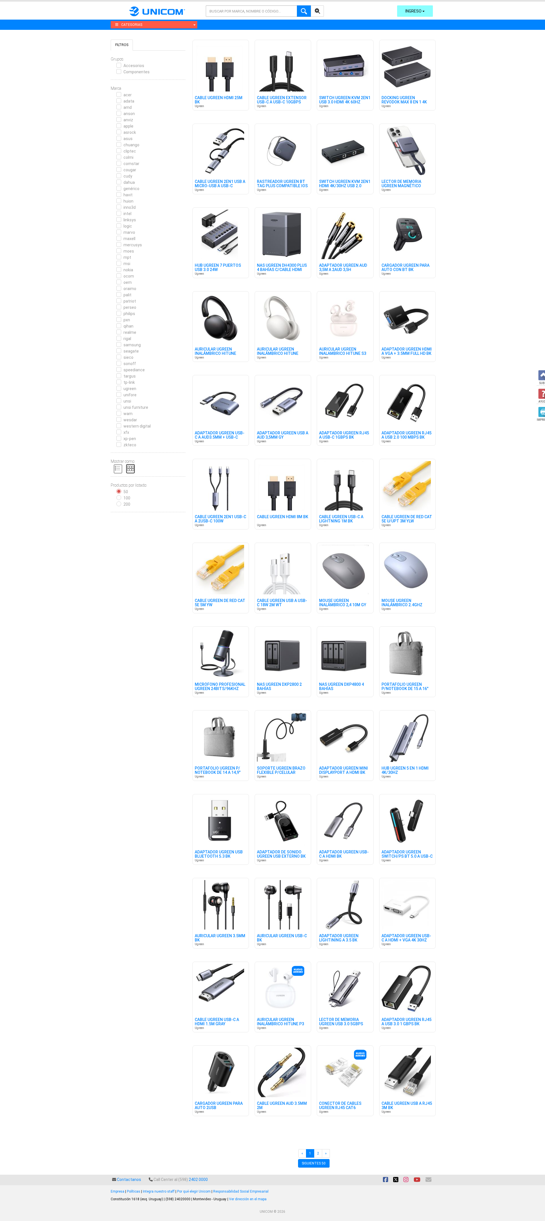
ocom (128, 276)
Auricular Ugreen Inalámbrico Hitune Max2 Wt (277, 353)
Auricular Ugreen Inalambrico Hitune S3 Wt (342, 353)
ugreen (129, 388)
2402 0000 (198, 1179)
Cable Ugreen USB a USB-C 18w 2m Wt (282, 603)
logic (127, 226)
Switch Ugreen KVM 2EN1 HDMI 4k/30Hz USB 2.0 (344, 184)
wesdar (130, 420)
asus (128, 138)
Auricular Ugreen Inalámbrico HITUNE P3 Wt (280, 1024)
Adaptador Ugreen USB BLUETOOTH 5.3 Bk (219, 854)
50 (125, 491)
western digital (137, 426)
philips (129, 313)
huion (128, 201)
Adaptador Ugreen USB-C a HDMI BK (344, 854)
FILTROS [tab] (121, 45)
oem (127, 282)
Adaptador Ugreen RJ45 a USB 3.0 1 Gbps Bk (406, 1022)
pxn (126, 320)
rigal (127, 338)
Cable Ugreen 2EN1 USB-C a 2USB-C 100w (220, 519)
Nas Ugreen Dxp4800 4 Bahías (341, 686)
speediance (134, 370)
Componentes (136, 72)
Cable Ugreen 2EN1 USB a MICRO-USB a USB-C (220, 184)
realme (129, 332)
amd (127, 107)
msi (126, 263)
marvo (129, 232)
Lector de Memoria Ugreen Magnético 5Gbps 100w (401, 186)
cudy (127, 176)
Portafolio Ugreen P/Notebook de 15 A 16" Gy (405, 688)
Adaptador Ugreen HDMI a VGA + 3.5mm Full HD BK (407, 351)
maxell (129, 238)
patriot (129, 301)
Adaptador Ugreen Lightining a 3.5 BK (339, 938)
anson (129, 113)
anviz (128, 120)
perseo (129, 307)
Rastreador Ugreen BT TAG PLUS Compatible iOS (282, 184)
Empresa (117, 1191)
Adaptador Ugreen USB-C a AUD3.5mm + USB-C (219, 435)
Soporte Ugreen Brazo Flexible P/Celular (281, 770)
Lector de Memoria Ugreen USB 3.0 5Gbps (341, 1022)
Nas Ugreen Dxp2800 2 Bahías (279, 686)
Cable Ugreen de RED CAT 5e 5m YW (220, 603)
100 (126, 498)
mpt (127, 257)
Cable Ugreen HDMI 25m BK (218, 100)
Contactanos (129, 1179)
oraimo (129, 288)
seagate (131, 351)
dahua (129, 182)
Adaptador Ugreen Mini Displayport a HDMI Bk (343, 770)
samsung (132, 345)
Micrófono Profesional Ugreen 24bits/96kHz (220, 686)
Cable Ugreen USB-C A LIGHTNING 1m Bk (341, 519)
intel (127, 213)
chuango (131, 145)
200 (126, 504)
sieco (128, 357)
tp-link (129, 382)
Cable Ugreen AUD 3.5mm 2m (282, 1105)
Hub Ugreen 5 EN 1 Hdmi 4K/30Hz (405, 770)
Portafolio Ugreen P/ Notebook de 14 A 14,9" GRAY (217, 772)
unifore (130, 395)
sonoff (129, 363)
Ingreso (413, 11)
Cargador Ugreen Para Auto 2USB (219, 1105)
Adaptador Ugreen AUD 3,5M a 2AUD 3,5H (343, 267)
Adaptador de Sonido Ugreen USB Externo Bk (281, 854)
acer (127, 95)
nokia (128, 270)
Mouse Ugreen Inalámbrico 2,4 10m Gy (342, 603)
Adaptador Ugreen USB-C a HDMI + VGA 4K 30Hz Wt (406, 940)
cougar (129, 170)
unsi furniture (135, 407)
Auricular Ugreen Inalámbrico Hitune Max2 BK (215, 353)
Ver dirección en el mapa (248, 1199)
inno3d (129, 207)
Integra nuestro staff (159, 1191)
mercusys (132, 245)
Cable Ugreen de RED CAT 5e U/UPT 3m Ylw (407, 519)
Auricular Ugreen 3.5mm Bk (220, 938)
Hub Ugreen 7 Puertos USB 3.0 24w (218, 267)
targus (129, 376)
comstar (131, 163)
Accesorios (133, 65)
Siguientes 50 (314, 1163)
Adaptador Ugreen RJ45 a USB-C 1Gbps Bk (344, 435)
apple (128, 126)
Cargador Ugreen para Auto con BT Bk (405, 267)
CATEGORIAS (131, 25)
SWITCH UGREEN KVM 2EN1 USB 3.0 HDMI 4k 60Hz (344, 100)
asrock (129, 132)
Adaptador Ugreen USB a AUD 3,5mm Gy (282, 435)
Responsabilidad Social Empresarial (241, 1191)
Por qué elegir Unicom (194, 1191)
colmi (128, 157)
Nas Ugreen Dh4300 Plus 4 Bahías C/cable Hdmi (282, 267)
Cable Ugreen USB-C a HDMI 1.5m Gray (217, 1022)
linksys (129, 220)
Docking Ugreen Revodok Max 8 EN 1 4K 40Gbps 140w (404, 102)
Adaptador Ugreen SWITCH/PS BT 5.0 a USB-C (407, 854)
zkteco (129, 445)
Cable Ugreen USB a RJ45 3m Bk (407, 1105)
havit (128, 195)
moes (128, 251)
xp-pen (129, 438)
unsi (127, 401)
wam (128, 413)
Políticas (133, 1191)
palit (127, 295)
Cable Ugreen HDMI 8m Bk (282, 517)
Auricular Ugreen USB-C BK (282, 938)
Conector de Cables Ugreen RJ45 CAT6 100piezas (340, 1107)
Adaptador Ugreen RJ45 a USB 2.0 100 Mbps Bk (406, 435)
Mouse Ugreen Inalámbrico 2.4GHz (402, 603)
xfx (126, 432)
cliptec (129, 151)
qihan (128, 326)
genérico (131, 188)
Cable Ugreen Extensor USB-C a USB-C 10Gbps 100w (282, 102)
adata (128, 101)
